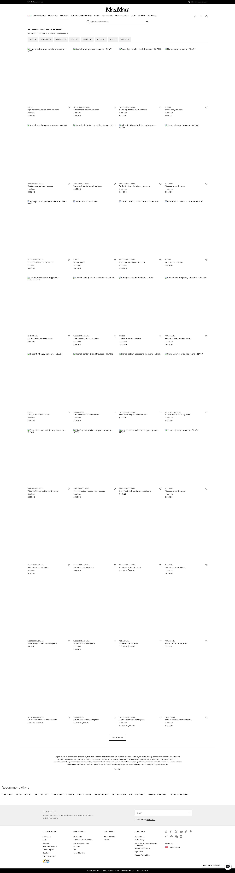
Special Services (79, 853)
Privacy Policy (151, 819)
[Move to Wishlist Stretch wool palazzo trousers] (114, 107)
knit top (153, 764)
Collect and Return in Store (82, 840)
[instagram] (166, 831)
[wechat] (176, 836)
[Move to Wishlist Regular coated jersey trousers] (206, 336)
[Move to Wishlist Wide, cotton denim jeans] (206, 641)
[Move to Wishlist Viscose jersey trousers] (206, 184)
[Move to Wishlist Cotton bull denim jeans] (114, 565)
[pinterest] (191, 831)
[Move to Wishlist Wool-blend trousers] (206, 260)
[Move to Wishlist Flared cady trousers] (206, 107)
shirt (122, 764)
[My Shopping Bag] (206, 16)
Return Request (48, 850)
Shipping (46, 843)
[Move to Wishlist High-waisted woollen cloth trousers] (69, 107)
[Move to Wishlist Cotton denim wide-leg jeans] (69, 336)
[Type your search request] (147, 21)
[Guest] (195, 16)
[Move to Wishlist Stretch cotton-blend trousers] (114, 412)
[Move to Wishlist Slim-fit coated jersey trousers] (206, 717)
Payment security (49, 856)
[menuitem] (30, 16)
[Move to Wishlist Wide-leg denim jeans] (160, 641)
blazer (137, 764)
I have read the (146, 819)
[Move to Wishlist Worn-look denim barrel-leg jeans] (114, 184)
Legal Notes (139, 852)
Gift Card (76, 846)
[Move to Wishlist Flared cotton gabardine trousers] (160, 412)
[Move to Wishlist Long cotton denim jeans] (114, 641)
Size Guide (46, 853)
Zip (74, 850)
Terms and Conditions (142, 848)
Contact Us (47, 836)
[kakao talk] (171, 836)
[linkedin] (181, 836)
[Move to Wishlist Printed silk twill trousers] (160, 565)
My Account (77, 836)
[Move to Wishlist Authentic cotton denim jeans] (160, 717)
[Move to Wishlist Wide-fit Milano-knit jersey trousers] (160, 184)
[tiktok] (186, 831)
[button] (227, 866)
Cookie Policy (139, 840)
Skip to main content (9, 1)
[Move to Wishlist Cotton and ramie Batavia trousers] (69, 717)
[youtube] (181, 831)
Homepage (31, 33)
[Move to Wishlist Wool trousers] (114, 260)
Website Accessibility (142, 855)
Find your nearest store (199, 2)
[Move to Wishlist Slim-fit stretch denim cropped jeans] (160, 489)
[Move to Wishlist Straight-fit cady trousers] (160, 336)
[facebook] (171, 831)
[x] (176, 831)
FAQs (44, 840)
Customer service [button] (47, 2)
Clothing (42, 33)
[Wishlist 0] (201, 16)
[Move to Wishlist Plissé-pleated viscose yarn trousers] (114, 489)
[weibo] (166, 836)
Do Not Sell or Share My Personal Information (146, 844)
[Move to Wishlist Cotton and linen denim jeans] (114, 717)
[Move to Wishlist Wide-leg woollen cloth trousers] (160, 107)
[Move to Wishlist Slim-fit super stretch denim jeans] (69, 641)
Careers (106, 840)
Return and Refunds (50, 846)
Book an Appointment (81, 843)
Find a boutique (109, 836)
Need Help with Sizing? (211, 865)
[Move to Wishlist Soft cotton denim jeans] (69, 565)
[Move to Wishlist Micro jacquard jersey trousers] (69, 260)
